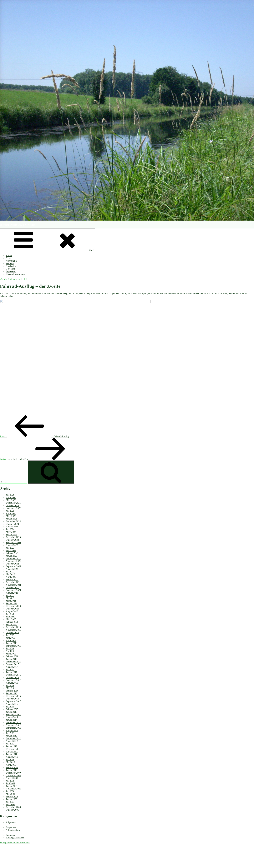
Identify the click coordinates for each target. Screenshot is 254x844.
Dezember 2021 (13, 582)
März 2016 (11, 688)
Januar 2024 (11, 534)
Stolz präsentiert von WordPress (15, 842)
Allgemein (11, 822)
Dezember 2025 (13, 503)
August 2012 (12, 741)
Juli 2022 (10, 571)
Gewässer (10, 268)
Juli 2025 (10, 510)
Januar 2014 (11, 720)
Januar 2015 (11, 712)
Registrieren (11, 827)
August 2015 (12, 704)
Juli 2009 (10, 780)
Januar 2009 (11, 786)
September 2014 (13, 714)
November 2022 (13, 561)
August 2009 (12, 778)
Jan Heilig (22, 279)
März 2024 (11, 532)
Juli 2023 (10, 548)
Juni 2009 (10, 783)
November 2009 (13, 775)
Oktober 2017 (12, 664)
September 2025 (13, 508)
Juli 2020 (10, 614)
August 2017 (12, 667)
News (8, 258)
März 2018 (11, 653)
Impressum (11, 271)
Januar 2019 (11, 643)
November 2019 (13, 630)
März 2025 (11, 516)
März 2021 (11, 600)
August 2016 (12, 683)
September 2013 (13, 728)
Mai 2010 (10, 762)
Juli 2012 (10, 743)
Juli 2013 (10, 733)
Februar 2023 (12, 553)
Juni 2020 (10, 616)
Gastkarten (11, 266)
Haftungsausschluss (15, 837)
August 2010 (12, 757)
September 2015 (13, 701)
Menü (91, 250)
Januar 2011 (11, 754)
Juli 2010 (10, 759)
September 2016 (13, 680)
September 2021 (13, 590)
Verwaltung (11, 261)
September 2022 (13, 566)
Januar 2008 (11, 799)
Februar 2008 (12, 796)
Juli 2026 (10, 495)
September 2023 (13, 542)
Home (9, 255)
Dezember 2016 (13, 675)
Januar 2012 (11, 746)
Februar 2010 (12, 767)
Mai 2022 (10, 574)
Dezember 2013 (13, 722)
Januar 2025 (11, 518)
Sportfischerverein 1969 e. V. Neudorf (17, 224)
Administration (13, 830)
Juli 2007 (10, 802)
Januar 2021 (11, 603)
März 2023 (11, 550)
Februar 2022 (12, 579)
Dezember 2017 (13, 661)
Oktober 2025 (12, 505)
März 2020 (11, 619)
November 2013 (13, 725)
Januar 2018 (11, 659)
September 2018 (13, 645)
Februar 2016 (12, 690)
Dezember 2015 (13, 696)
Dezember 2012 (13, 738)
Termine (10, 263)
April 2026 (11, 497)
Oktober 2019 (12, 632)
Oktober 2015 (12, 698)
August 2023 (12, 545)
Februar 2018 (12, 656)
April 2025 (11, 513)
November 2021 (13, 585)
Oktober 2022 (12, 563)
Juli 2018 (10, 648)
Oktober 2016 (12, 677)
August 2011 (12, 751)
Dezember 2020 (13, 606)
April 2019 (11, 640)
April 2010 (11, 765)
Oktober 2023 (12, 540)
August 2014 (12, 717)
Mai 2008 (10, 794)
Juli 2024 (10, 529)
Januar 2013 (11, 735)
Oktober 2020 (12, 608)
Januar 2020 (11, 624)
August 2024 (12, 526)
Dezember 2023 (13, 537)
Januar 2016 (11, 693)
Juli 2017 (10, 669)
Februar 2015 (12, 709)
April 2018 (11, 651)
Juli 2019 (10, 635)
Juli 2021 (10, 595)
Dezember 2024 (13, 521)
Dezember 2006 (13, 807)
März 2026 (11, 500)
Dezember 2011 (13, 749)
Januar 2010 (11, 770)
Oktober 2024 (12, 524)
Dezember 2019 (13, 627)
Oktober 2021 (12, 587)
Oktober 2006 (12, 810)
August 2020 (12, 611)
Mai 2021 (10, 598)
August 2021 (12, 593)
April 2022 (11, 577)
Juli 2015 (10, 706)
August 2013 (12, 730)
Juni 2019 (10, 638)
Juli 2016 (10, 685)
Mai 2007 (10, 804)
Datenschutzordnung (15, 274)
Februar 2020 (12, 622)
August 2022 (12, 569)
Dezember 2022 (13, 558)
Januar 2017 (11, 672)
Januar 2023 (11, 555)
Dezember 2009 (13, 773)
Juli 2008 (10, 791)
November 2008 (13, 788)
